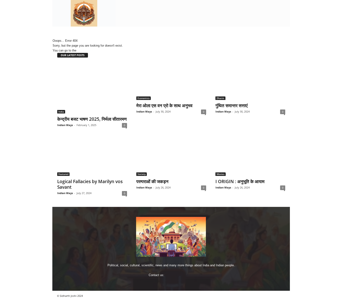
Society (141, 174)
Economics (143, 98)
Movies (221, 174)
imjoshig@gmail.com (179, 275)
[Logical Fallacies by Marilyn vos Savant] (92, 157)
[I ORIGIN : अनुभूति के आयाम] (250, 157)
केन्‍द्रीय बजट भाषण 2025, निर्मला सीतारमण (92, 119)
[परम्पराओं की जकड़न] (171, 157)
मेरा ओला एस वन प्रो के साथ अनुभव (164, 106)
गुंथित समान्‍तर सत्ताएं (231, 106)
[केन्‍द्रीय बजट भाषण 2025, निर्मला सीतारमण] (92, 88)
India (61, 111)
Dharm (220, 98)
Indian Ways (65, 125)
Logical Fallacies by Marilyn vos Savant (90, 184)
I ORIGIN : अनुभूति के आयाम (240, 181)
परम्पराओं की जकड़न (152, 181)
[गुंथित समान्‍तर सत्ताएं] (250, 81)
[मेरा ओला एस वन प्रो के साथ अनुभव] (171, 81)
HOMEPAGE (86, 50)
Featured (63, 174)
